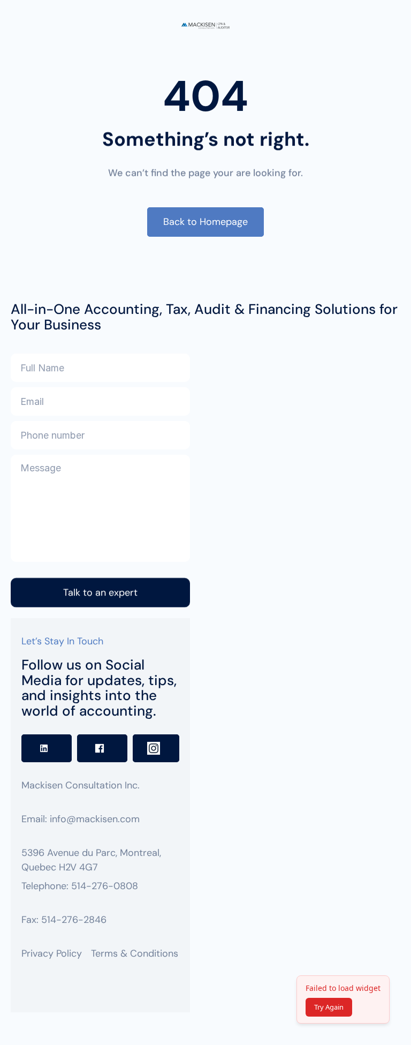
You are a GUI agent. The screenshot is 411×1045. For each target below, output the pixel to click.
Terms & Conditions (134, 953)
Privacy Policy (51, 953)
